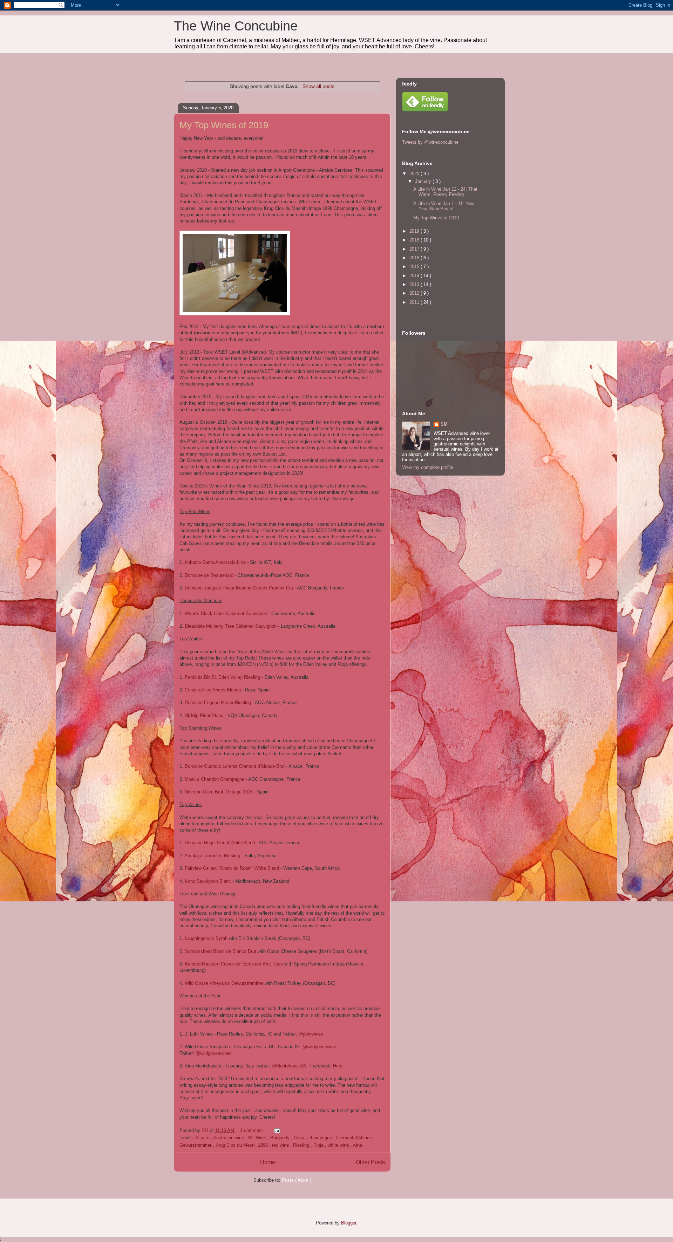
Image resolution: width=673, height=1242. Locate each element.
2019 (415, 231)
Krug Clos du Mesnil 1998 (242, 1145)
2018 (415, 240)
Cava (300, 1137)
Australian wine (229, 1137)
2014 (415, 275)
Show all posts (318, 86)
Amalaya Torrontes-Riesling (212, 855)
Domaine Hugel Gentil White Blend (220, 842)
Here (337, 1066)
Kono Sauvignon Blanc (208, 881)
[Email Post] (276, 1130)
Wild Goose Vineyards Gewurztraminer (224, 983)
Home (267, 1162)
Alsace (203, 1137)
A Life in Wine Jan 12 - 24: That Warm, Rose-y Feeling (445, 191)
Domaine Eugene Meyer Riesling (218, 702)
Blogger (348, 1223)
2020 (415, 173)
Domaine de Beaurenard (209, 575)
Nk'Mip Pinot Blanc (204, 715)
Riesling (302, 1145)
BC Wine (257, 1137)
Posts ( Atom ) (296, 1180)
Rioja (319, 1145)
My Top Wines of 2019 (223, 125)
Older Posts (370, 1162)
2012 (415, 293)
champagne (320, 1137)
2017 (415, 249)
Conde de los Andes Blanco (213, 689)
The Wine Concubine (236, 26)
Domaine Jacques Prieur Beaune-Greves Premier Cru (239, 588)
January (424, 181)
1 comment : (253, 1130)
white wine (339, 1145)
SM (444, 424)
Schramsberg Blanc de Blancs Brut (220, 951)
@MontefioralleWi (289, 1066)
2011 (415, 302)
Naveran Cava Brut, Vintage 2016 (219, 791)
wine (357, 1145)
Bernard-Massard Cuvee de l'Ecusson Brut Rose (234, 964)
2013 (415, 284)
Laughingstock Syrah (206, 938)
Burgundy (280, 1137)
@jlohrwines (311, 1034)
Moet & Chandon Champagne (214, 779)
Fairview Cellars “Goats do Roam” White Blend (232, 868)
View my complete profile (427, 467)
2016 (415, 257)
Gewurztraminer (196, 1145)
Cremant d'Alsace (354, 1137)
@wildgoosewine (319, 1046)
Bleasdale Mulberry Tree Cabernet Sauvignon (231, 626)
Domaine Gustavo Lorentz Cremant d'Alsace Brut (235, 766)
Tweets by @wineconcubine (430, 142)
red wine (281, 1145)
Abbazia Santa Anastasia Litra (215, 562)
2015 (415, 266)
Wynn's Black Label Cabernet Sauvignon (226, 613)
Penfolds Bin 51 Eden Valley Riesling (222, 677)
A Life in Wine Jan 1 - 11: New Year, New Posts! (443, 206)
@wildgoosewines (214, 1053)
